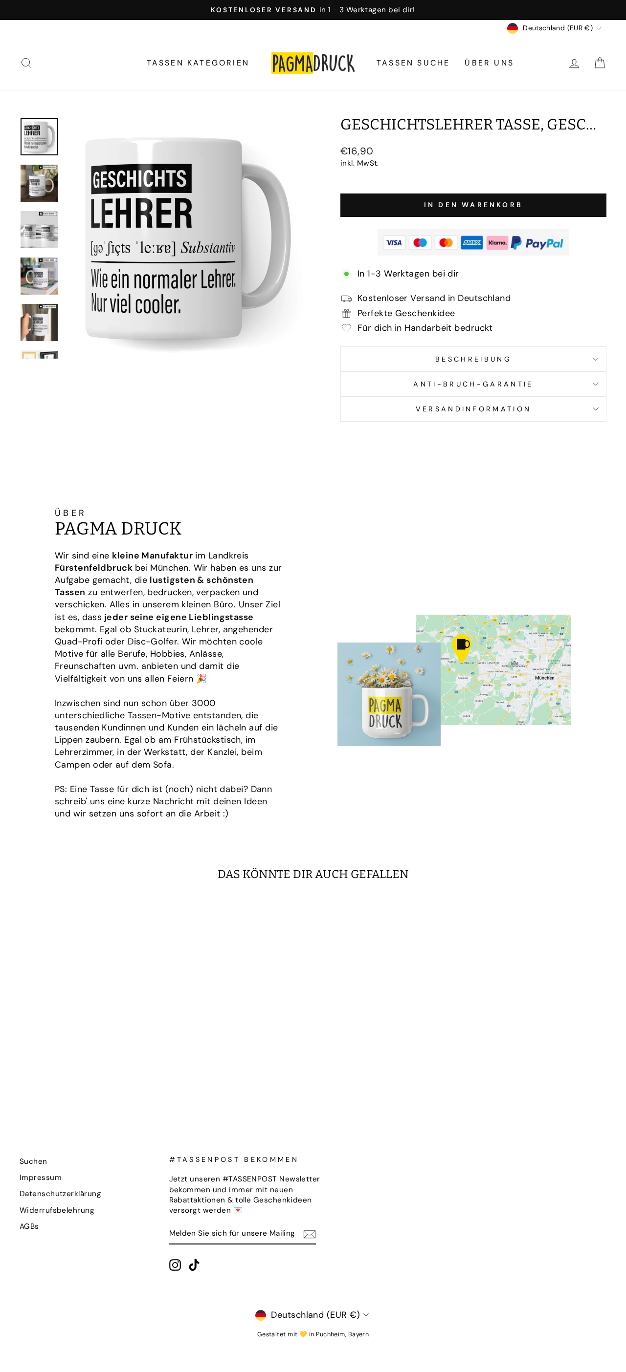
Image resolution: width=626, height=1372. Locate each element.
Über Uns (489, 63)
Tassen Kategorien (198, 63)
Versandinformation (474, 409)
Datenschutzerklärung (60, 1194)
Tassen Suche (413, 63)
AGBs (29, 1226)
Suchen (33, 1161)
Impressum (41, 1177)
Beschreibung (473, 359)
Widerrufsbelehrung (57, 1210)
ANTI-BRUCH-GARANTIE (473, 384)
